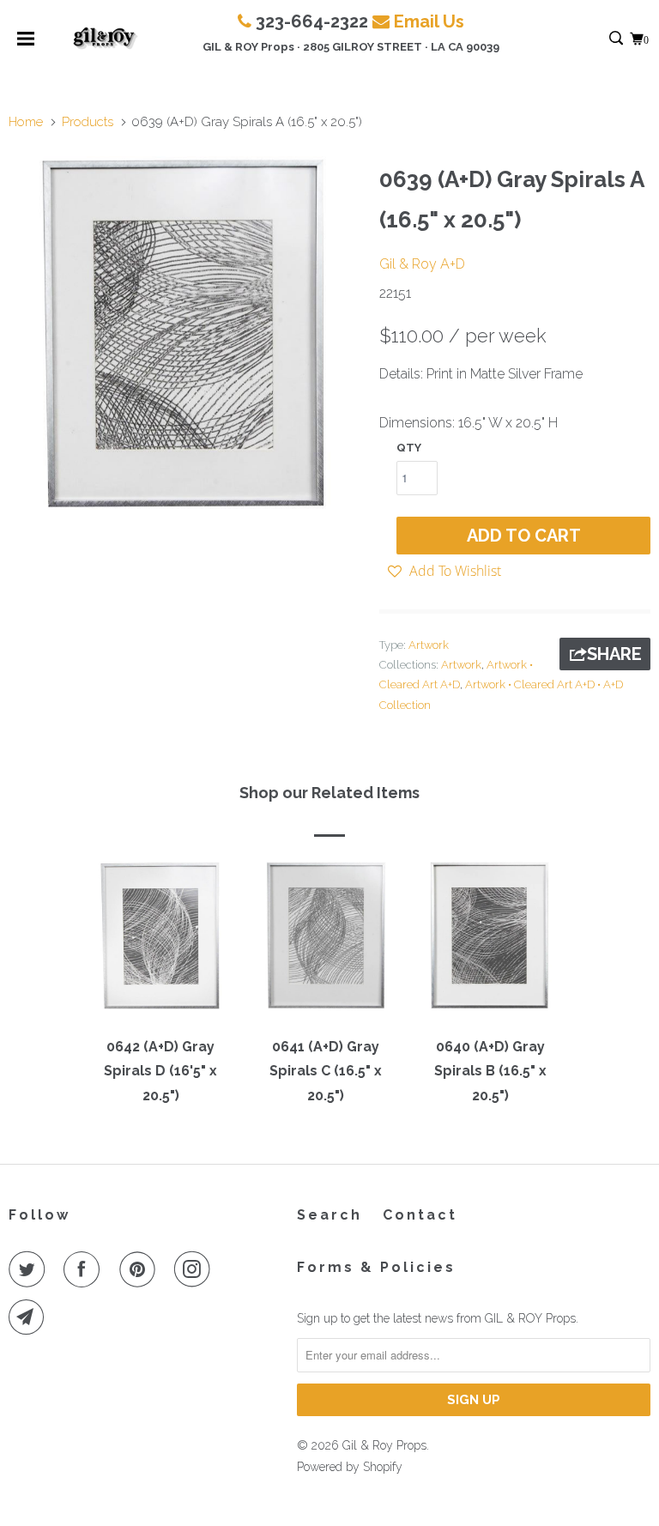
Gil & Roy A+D (422, 264)
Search (329, 1215)
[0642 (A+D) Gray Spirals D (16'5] (160, 943)
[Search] (617, 39)
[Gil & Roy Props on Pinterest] (140, 1269)
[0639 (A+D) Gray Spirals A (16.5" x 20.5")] (185, 333)
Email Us (429, 21)
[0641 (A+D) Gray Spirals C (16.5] (325, 943)
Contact (420, 1215)
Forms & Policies (376, 1267)
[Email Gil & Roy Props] (30, 1317)
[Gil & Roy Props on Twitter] (30, 1269)
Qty (408, 447)
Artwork (428, 645)
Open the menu (25, 44)
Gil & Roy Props (384, 1445)
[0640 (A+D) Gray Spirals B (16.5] (490, 943)
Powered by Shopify (349, 1467)
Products (87, 122)
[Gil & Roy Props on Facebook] (84, 1269)
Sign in (597, 39)
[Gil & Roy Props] (105, 38)
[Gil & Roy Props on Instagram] (195, 1269)
